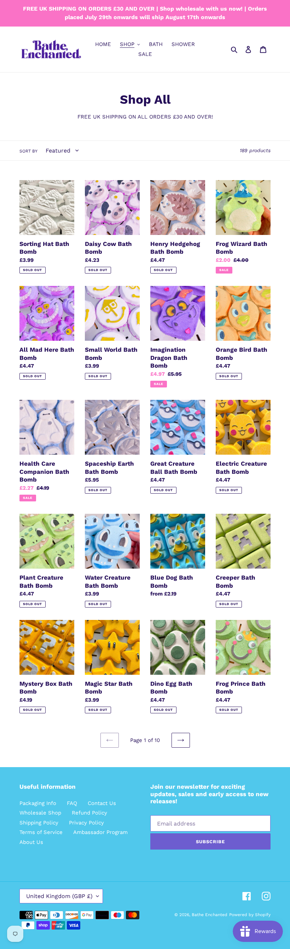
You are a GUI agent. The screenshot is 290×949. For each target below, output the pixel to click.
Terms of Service (41, 832)
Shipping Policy (38, 822)
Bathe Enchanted (209, 914)
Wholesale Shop (40, 813)
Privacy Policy (86, 822)
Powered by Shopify (250, 914)
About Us (31, 842)
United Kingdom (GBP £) (59, 896)
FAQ (72, 803)
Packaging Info (37, 803)
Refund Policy (89, 813)
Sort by (28, 151)
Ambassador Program (100, 832)
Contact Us (102, 803)
